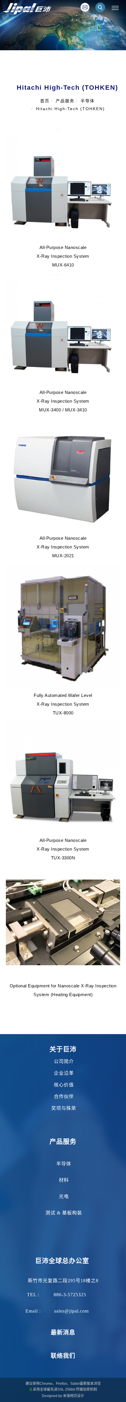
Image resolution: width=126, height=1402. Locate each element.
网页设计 (77, 1396)
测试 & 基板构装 (63, 1212)
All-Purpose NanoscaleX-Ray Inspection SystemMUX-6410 (63, 256)
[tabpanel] (63, 25)
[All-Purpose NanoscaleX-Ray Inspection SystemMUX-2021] (63, 474)
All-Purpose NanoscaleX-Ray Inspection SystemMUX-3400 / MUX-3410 (63, 401)
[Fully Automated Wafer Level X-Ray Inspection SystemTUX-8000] (63, 626)
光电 (64, 1196)
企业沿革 (64, 1073)
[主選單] (115, 8)
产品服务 (65, 100)
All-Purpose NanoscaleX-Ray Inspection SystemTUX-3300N (63, 849)
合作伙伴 (64, 1096)
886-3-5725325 (70, 1294)
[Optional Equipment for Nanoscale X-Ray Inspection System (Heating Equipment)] (63, 922)
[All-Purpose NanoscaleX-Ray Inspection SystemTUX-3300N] (63, 777)
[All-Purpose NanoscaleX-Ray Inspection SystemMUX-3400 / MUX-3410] (63, 329)
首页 (45, 100)
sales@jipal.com (71, 1310)
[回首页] (27, 8)
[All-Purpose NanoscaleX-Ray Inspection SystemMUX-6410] (63, 184)
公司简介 (63, 1061)
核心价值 (64, 1084)
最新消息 (63, 1332)
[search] (101, 8)
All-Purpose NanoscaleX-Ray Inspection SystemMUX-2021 (63, 547)
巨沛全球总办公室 (62, 1260)
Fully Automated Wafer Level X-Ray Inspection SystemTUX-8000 (63, 704)
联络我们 (63, 1356)
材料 (64, 1180)
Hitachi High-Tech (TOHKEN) (70, 108)
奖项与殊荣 (63, 1108)
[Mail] (85, 7)
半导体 (88, 100)
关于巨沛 (63, 1049)
